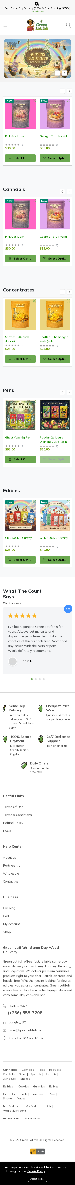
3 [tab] (40, 679)
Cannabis (28, 1069)
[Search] (69, 25)
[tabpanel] (37, 640)
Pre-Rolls (9, 1074)
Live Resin (38, 1094)
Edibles (53, 1086)
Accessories (32, 1118)
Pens (52, 1094)
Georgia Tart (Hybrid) (19, 136)
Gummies (39, 1086)
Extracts (51, 1074)
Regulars (55, 1069)
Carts (23, 1094)
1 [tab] (32, 679)
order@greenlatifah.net (26, 1030)
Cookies (23, 1086)
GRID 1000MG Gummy (54, 538)
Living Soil (9, 1078)
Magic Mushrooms (15, 1110)
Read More (37, 11)
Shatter (8, 1098)
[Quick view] (34, 100)
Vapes (21, 1098)
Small (22, 1074)
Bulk (48, 1106)
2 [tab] (36, 679)
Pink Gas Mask (14, 236)
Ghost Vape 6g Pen (18, 437)
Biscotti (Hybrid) (50, 136)
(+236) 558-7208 (25, 1012)
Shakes (25, 1078)
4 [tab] (44, 679)
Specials (36, 1074)
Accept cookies (37, 1178)
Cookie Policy (36, 1171)
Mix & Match (34, 1106)
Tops (41, 1069)
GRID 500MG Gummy (18, 538)
